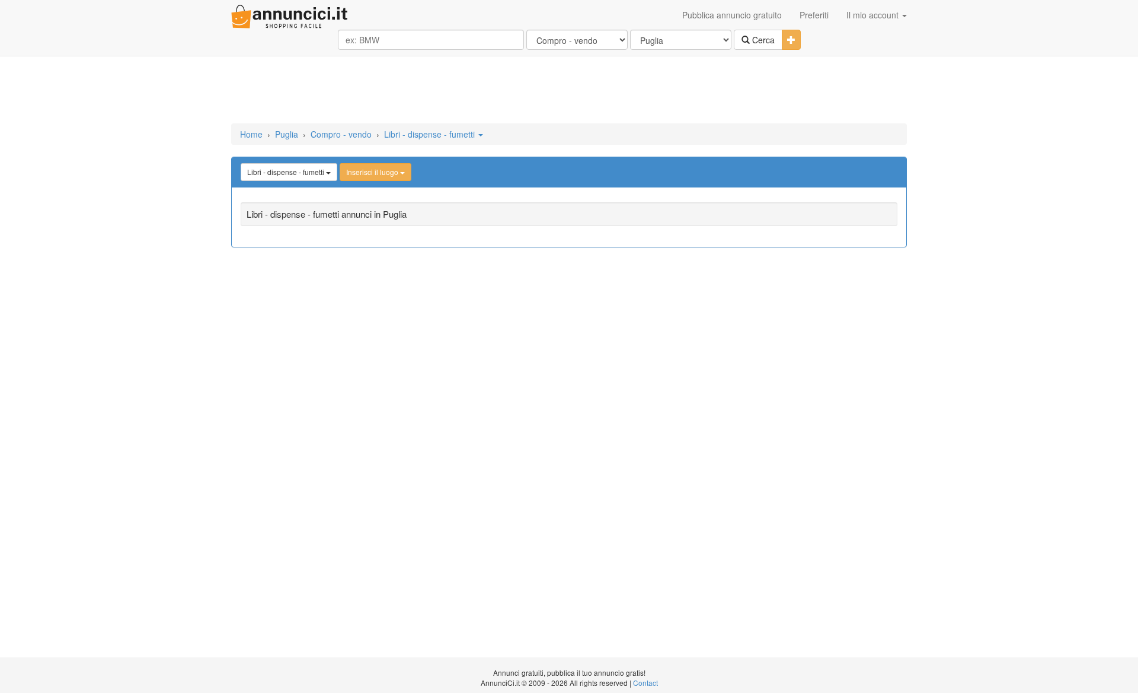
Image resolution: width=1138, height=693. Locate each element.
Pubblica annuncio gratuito (732, 15)
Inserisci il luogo (373, 172)
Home (251, 134)
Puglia (286, 134)
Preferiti (814, 15)
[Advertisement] (569, 90)
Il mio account (873, 15)
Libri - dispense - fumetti (430, 134)
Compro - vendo (341, 134)
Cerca (762, 40)
